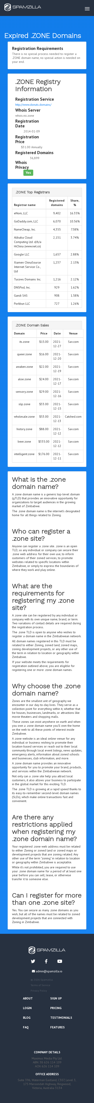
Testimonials (61, 1017)
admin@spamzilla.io (49, 971)
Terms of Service (40, 985)
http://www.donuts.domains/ (33, 105)
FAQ (26, 1027)
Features (57, 1027)
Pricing (55, 1008)
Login (27, 1008)
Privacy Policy (39, 990)
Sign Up (56, 998)
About (28, 998)
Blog (26, 1017)
